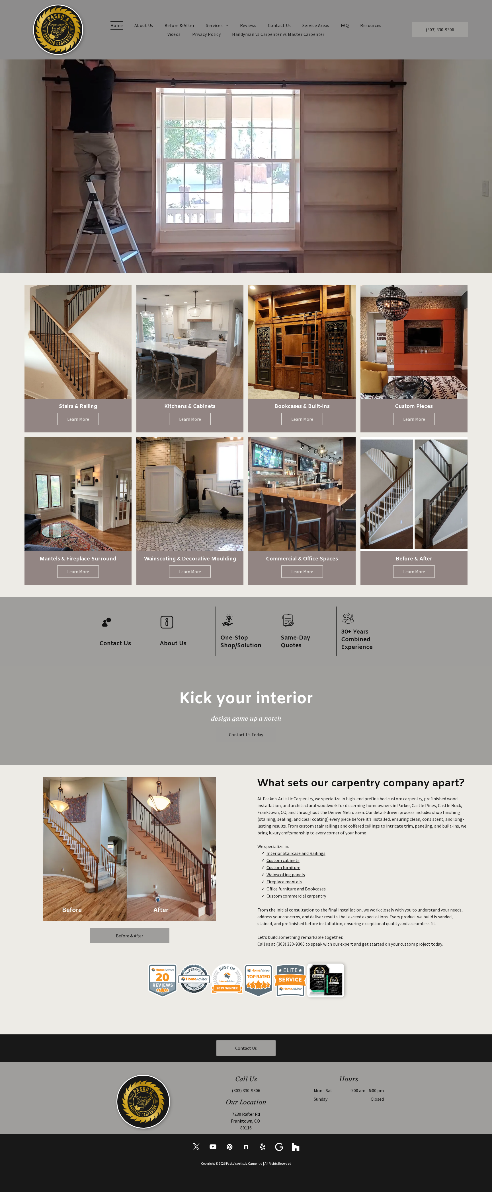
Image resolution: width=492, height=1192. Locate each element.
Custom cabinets (283, 860)
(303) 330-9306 (290, 944)
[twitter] (196, 1147)
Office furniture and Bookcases (296, 889)
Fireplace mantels (284, 881)
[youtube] (213, 1147)
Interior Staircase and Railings (295, 853)
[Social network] (246, 1147)
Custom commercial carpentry (296, 896)
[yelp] (262, 1147)
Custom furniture (283, 867)
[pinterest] (229, 1147)
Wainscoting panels (285, 874)
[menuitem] (117, 25)
